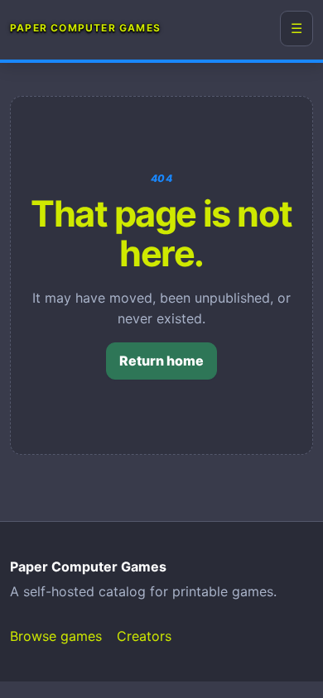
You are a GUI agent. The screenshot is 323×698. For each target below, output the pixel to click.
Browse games (56, 636)
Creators (144, 636)
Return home (161, 360)
